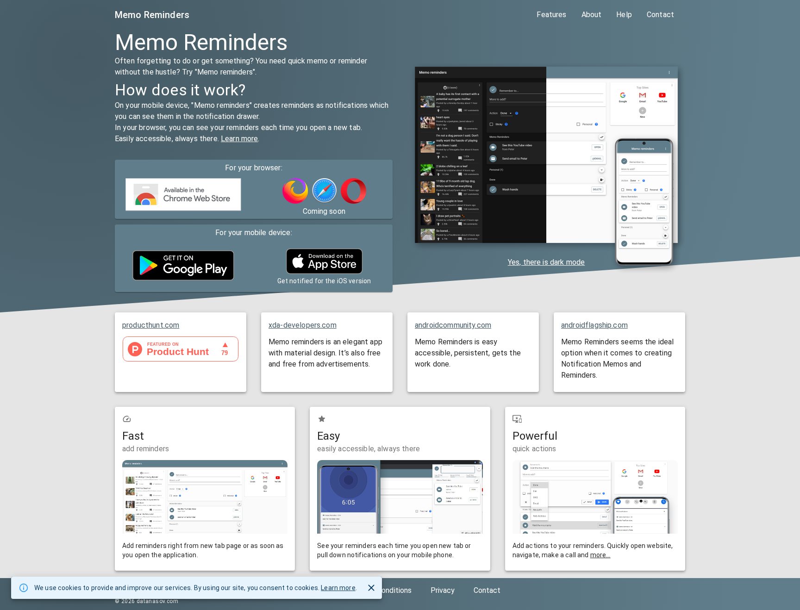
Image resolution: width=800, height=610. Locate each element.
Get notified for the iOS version (324, 281)
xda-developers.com (303, 325)
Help (624, 14)
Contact (660, 14)
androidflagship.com (594, 325)
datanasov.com (157, 601)
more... (600, 555)
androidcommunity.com (453, 325)
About (591, 14)
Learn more (239, 138)
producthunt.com (150, 325)
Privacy (443, 590)
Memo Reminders (152, 14)
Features (551, 14)
